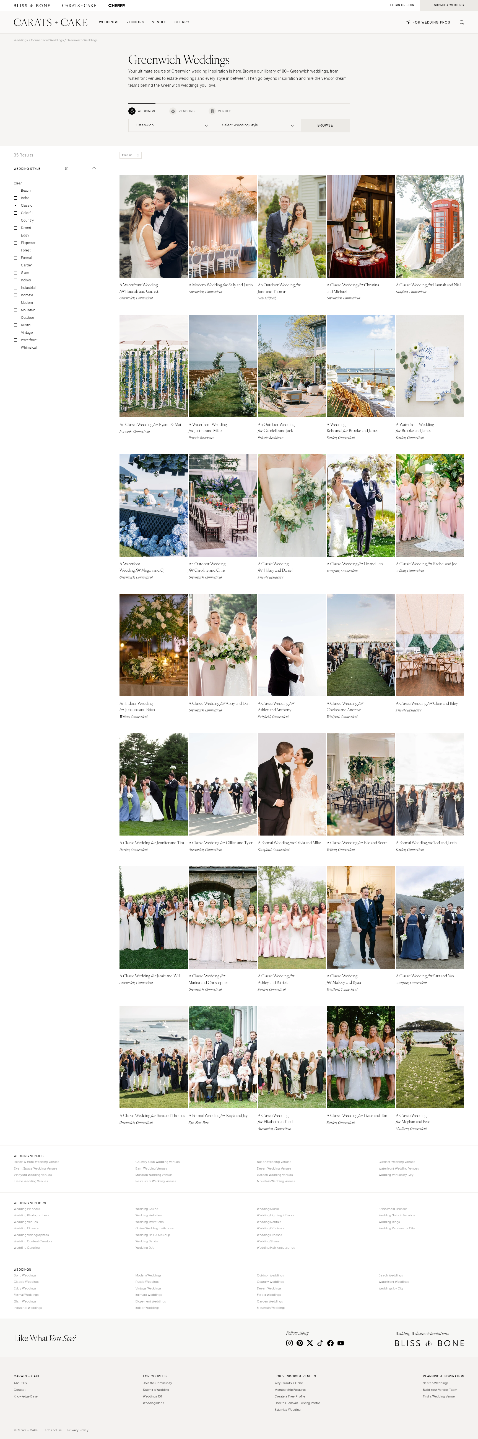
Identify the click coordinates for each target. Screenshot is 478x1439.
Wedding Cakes (147, 1209)
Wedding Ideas (153, 1403)
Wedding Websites (149, 1215)
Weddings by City (391, 1288)
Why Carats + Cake (289, 1383)
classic (26, 205)
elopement (29, 243)
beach (26, 190)
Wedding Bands (147, 1241)
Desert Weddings (269, 1288)
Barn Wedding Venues (151, 1168)
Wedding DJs (145, 1247)
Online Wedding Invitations (155, 1228)
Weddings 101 (152, 1396)
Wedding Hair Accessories (276, 1247)
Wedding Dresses (269, 1235)
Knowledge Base (26, 1396)
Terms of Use (52, 1430)
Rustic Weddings (147, 1281)
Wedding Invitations (150, 1222)
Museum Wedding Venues (154, 1174)
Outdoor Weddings (270, 1275)
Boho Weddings (25, 1275)
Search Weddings (435, 1383)
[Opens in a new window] (32, 5)
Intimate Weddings (149, 1294)
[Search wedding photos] (116, 5)
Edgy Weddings (25, 1288)
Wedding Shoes (268, 1241)
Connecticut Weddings (47, 40)
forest (26, 250)
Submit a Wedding (156, 1389)
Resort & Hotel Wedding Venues (36, 1161)
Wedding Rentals (269, 1222)
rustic (26, 325)
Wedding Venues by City (396, 1174)
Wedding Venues (26, 1222)
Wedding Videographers (31, 1235)
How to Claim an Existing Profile (297, 1403)
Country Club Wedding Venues (158, 1161)
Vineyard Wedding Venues (33, 1174)
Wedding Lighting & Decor (275, 1215)
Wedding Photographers (31, 1215)
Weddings (109, 22)
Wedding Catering (27, 1247)
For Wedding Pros (431, 22)
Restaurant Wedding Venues (156, 1181)
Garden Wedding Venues (275, 1174)
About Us (20, 1383)
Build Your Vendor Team (440, 1389)
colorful (27, 213)
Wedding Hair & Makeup (153, 1235)
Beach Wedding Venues (274, 1161)
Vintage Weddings (149, 1288)
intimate (27, 295)
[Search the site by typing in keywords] (459, 22)
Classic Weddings (26, 1281)
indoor (26, 280)
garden (27, 265)
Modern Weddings (149, 1275)
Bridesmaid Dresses (393, 1209)
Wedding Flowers (26, 1228)
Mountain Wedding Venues (276, 1181)
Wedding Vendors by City (397, 1228)
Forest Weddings (269, 1294)
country (27, 220)
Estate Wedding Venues (31, 1181)
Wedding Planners (27, 1209)
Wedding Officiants (270, 1228)
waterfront (29, 340)
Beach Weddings (391, 1275)
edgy (25, 235)
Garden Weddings (270, 1301)
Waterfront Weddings (394, 1281)
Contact (19, 1389)
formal (26, 258)
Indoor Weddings (148, 1307)
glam (25, 273)
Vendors (135, 22)
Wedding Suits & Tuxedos (397, 1215)
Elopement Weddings (151, 1301)
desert (26, 228)
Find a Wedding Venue (439, 1396)
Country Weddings (270, 1281)
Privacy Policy (78, 1430)
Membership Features (290, 1389)
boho (25, 198)
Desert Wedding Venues (274, 1168)
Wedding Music (268, 1209)
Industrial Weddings (28, 1307)
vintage (27, 333)
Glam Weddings (25, 1301)
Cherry (182, 22)
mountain (28, 310)
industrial (28, 288)
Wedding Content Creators (33, 1241)
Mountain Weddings (271, 1307)
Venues (159, 22)
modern (27, 303)
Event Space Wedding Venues (35, 1168)
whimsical (29, 348)
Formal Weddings (26, 1294)
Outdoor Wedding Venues (397, 1161)
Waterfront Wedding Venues (399, 1168)
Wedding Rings (389, 1222)
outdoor (27, 318)
